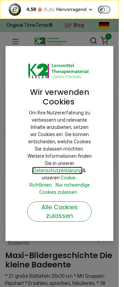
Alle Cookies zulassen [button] (59, 211)
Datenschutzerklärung (57, 170)
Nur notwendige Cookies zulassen (64, 188)
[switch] (104, 9)
